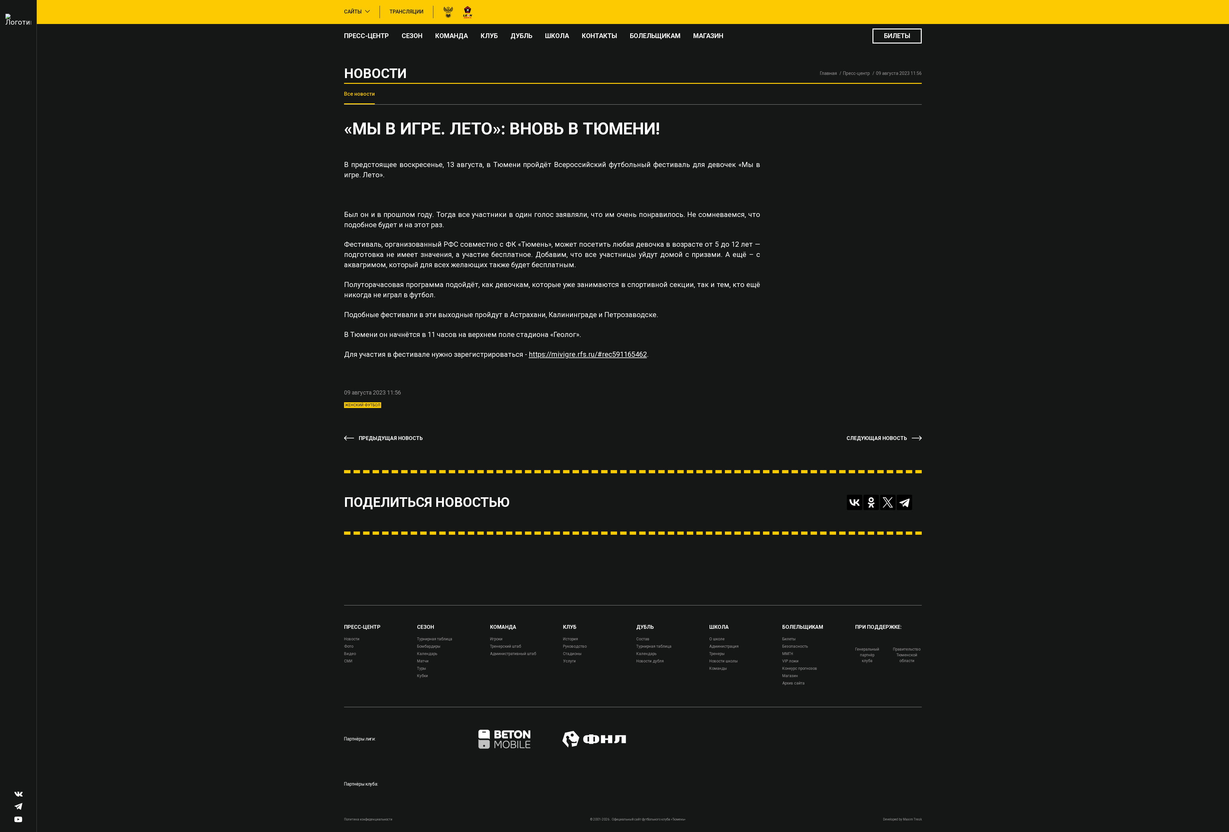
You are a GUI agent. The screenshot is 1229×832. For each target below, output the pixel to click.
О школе (717, 639)
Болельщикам (655, 36)
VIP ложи (790, 661)
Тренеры (717, 654)
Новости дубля (650, 661)
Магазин (708, 36)
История (570, 639)
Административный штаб (513, 654)
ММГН (787, 654)
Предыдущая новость (391, 438)
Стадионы (572, 654)
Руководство (575, 646)
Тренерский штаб (505, 646)
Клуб (489, 36)
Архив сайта (793, 683)
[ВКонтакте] (854, 502)
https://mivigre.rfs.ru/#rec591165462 (588, 354)
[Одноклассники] (871, 502)
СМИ (348, 661)
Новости (351, 639)
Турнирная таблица (434, 639)
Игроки (496, 639)
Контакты (599, 36)
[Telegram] (904, 502)
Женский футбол (362, 405)
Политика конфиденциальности (368, 819)
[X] (888, 502)
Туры (421, 668)
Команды (718, 668)
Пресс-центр (366, 36)
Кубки (422, 676)
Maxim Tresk (912, 819)
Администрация (724, 646)
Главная (828, 73)
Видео (350, 654)
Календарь (427, 654)
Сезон (412, 36)
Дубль (521, 36)
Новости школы (723, 661)
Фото (348, 646)
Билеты (897, 36)
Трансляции (406, 12)
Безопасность (795, 646)
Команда (451, 36)
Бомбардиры (428, 646)
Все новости (359, 94)
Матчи (423, 661)
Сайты (353, 12)
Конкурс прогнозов (799, 668)
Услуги (569, 661)
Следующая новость (877, 438)
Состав (642, 639)
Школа (557, 36)
